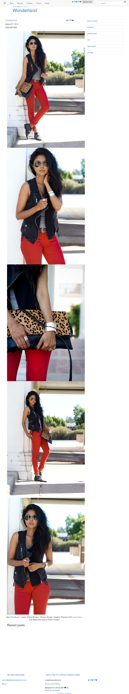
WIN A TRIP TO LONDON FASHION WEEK (63, 675)
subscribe (88, 1)
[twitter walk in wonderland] (73, 1)
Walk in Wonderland (25, 7)
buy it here (77, 617)
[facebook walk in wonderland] (75, 1)
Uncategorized (11, 20)
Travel (38, 3)
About (4, 684)
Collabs (30, 3)
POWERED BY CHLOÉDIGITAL (65, 693)
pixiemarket (92, 33)
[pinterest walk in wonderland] (78, 1)
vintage (90, 52)
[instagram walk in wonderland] (77, 1)
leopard (90, 27)
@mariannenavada (52, 690)
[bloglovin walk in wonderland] (80, 1)
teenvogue (91, 46)
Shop (47, 3)
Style (11, 3)
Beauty (20, 3)
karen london (92, 21)
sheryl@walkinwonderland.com (14, 680)
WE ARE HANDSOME (16, 675)
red (88, 39)
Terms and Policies (52, 684)
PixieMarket (15, 617)
